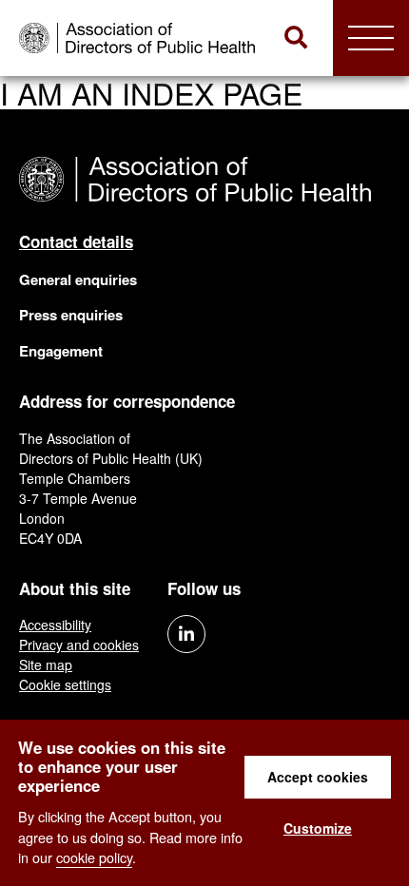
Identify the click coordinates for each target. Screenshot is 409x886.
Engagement (61, 350)
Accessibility (55, 624)
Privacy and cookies (79, 644)
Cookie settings (65, 684)
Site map (45, 664)
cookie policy (94, 857)
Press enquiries (71, 314)
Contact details (76, 241)
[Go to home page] (139, 38)
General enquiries (78, 279)
